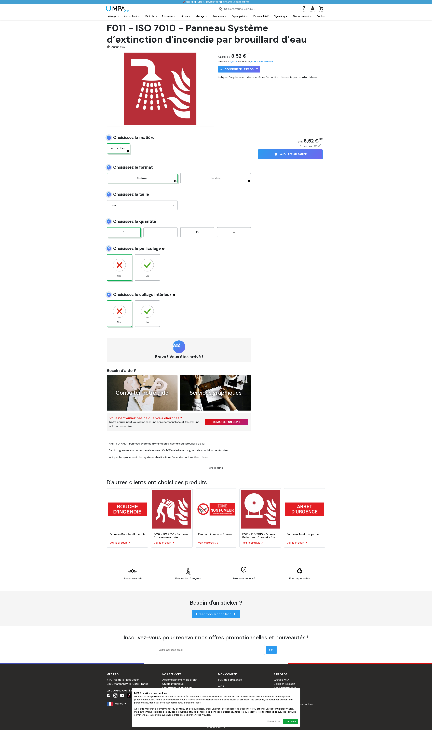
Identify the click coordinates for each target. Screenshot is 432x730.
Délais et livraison (284, 684)
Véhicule (150, 16)
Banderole (218, 16)
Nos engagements (285, 688)
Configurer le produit (241, 69)
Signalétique (281, 16)
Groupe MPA (281, 679)
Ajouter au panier (293, 154)
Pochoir (321, 16)
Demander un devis (226, 422)
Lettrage (112, 16)
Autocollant (131, 16)
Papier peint (239, 16)
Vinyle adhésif (260, 16)
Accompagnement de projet (179, 679)
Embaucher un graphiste (177, 688)
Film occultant (301, 16)
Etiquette (167, 16)
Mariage (200, 16)
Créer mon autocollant (213, 614)
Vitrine (184, 16)
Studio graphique (173, 684)
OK (271, 650)
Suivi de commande (230, 679)
